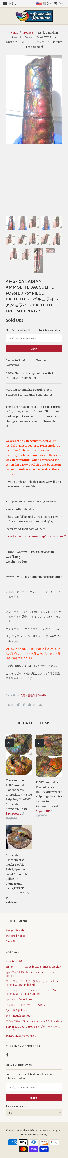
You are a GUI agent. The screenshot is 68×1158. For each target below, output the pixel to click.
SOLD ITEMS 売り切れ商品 (21, 1035)
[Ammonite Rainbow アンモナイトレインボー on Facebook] (7, 1054)
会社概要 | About (15, 936)
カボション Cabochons (19, 999)
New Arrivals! (14, 961)
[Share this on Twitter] (17, 704)
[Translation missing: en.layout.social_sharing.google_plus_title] (33, 704)
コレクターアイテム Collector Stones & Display (33, 966)
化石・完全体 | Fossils (33, 695)
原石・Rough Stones (18, 1015)
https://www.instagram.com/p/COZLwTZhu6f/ (36, 536)
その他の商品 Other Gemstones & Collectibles (34, 1021)
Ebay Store (12, 941)
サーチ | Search (15, 930)
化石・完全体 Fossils (17, 1010)
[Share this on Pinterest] (28, 704)
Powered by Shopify (35, 1134)
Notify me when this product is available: (33, 330)
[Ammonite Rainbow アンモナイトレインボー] (34, 16)
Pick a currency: (16, 1106)
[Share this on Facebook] (22, 704)
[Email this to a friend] (39, 704)
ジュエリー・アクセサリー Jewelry (25, 1004)
